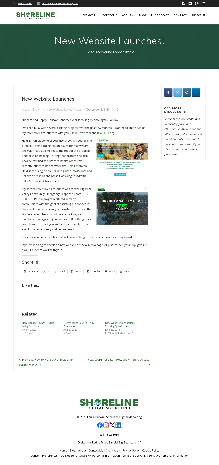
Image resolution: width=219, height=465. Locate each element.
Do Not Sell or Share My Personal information (90, 455)
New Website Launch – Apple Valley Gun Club (38, 324)
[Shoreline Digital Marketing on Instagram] (187, 92)
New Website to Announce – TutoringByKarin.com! (121, 324)
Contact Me (96, 450)
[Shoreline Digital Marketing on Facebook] (168, 92)
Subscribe (198, 15)
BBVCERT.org (105, 133)
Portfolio (110, 15)
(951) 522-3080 (25, 3)
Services (89, 15)
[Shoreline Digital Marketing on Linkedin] (196, 92)
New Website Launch (60, 109)
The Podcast (160, 15)
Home (63, 450)
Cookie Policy (150, 450)
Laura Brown (32, 109)
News (77, 109)
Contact (180, 15)
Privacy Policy (131, 450)
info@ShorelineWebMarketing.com (60, 3)
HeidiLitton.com (81, 133)
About (126, 15)
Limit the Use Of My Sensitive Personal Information (156, 455)
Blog (142, 15)
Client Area (113, 450)
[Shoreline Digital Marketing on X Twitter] (177, 92)
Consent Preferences (44, 455)
